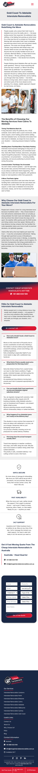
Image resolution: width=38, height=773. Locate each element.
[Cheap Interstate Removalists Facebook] (13, 758)
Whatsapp (32, 770)
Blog (5, 733)
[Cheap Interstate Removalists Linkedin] (25, 758)
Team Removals (24, 763)
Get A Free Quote (19, 615)
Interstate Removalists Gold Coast (14, 714)
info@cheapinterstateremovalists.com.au (20, 564)
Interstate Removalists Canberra (14, 692)
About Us (7, 724)
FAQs (5, 730)
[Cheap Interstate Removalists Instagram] (17, 758)
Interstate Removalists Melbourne (14, 708)
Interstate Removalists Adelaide (14, 704)
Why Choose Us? (9, 727)
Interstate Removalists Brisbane (14, 698)
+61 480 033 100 (20, 294)
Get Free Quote (6, 770)
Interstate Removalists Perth (13, 695)
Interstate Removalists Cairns (13, 701)
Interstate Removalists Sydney (13, 711)
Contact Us (7, 721)
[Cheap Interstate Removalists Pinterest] (21, 758)
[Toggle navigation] (32, 4)
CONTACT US (13, 328)
